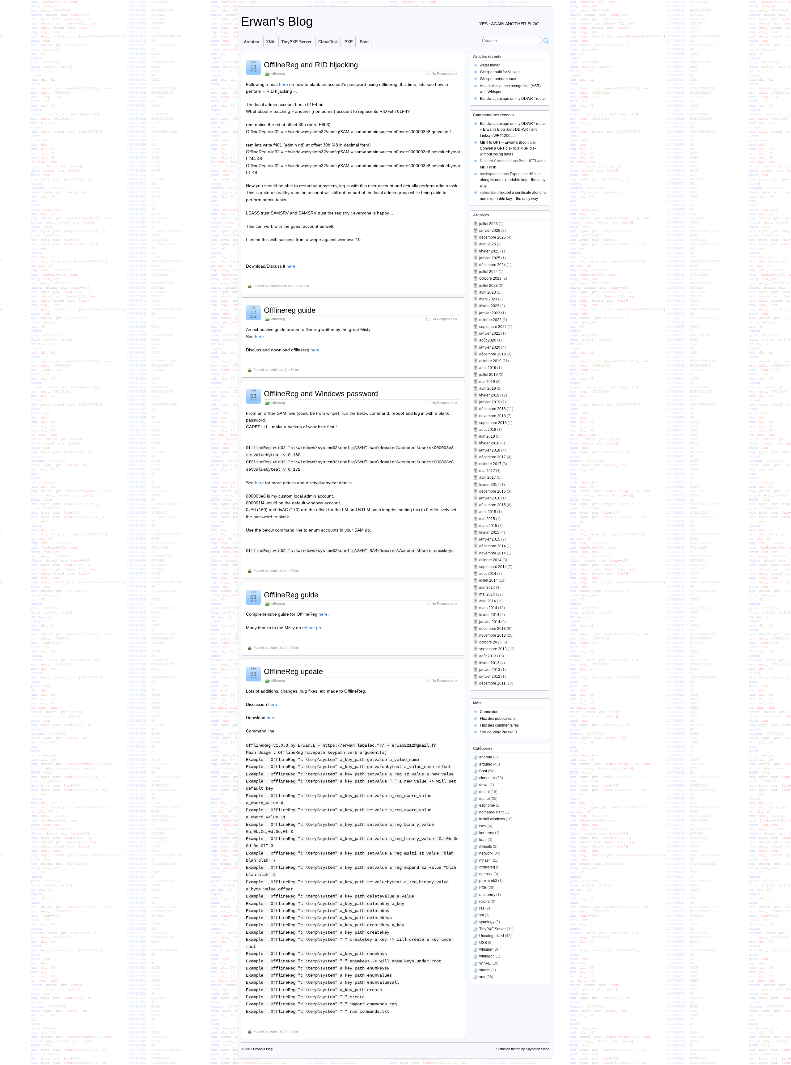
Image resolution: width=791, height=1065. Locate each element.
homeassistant (491, 812)
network (486, 853)
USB (483, 942)
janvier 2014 (489, 622)
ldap (483, 840)
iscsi (483, 826)
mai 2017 (487, 471)
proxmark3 (488, 881)
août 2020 (487, 340)
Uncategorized (491, 936)
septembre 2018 (493, 423)
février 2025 (489, 251)
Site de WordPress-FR (498, 732)
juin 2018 (487, 436)
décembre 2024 (492, 265)
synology (486, 922)
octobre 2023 (490, 278)
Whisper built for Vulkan (500, 72)
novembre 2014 (492, 553)
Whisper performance (498, 79)
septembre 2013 (493, 649)
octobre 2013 (490, 642)
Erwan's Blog (277, 21)
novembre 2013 (492, 635)
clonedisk (487, 778)
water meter (490, 65)
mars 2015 (488, 526)
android (485, 757)
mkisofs (485, 846)
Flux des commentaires (499, 725)
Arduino (251, 42)
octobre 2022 (490, 320)
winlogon (487, 956)
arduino (485, 764)
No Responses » (444, 73)
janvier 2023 (489, 313)
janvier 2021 (489, 333)
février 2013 (489, 663)
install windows (492, 819)
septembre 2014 (493, 567)
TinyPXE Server (296, 42)
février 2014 (489, 615)
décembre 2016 (492, 491)
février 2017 (489, 484)
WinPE (485, 963)
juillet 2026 (488, 224)
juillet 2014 (488, 580)
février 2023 (489, 306)
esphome (487, 805)
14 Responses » (444, 319)
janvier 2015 (489, 539)
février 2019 (489, 395)
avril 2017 (487, 477)
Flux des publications (497, 718)
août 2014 (487, 573)
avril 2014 (487, 601)
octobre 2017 (490, 464)
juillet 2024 (488, 271)
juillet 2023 (488, 285)
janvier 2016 (489, 498)
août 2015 (487, 512)
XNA (270, 42)
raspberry (487, 895)
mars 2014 (488, 608)
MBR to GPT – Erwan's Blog (503, 142)
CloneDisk (328, 42)
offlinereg (278, 73)
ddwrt (484, 785)
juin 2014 (487, 587)
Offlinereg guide (289, 310)
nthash (485, 860)
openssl (486, 874)
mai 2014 (487, 594)
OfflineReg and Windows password (321, 393)
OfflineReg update (293, 671)
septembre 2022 (493, 327)
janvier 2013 (489, 670)
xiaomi (484, 970)
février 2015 (489, 532)
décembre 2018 (492, 409)
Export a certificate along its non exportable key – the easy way (512, 180)
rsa (481, 908)
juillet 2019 (488, 374)
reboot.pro (312, 627)
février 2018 (489, 443)
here (284, 84)
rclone (484, 901)
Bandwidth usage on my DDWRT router (513, 98)
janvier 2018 (489, 450)
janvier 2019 (489, 402)
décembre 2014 (492, 546)
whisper (486, 949)
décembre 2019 (492, 354)
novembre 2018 (492, 416)
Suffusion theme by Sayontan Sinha (522, 1049)
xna (482, 977)
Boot (364, 42)
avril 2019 (487, 388)
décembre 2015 (492, 505)
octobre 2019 (490, 361)
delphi (484, 792)
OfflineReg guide (291, 595)
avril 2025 (487, 244)
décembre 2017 (492, 457)
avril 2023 (487, 292)
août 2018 (487, 429)
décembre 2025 (492, 237)
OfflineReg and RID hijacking (311, 65)
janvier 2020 (489, 347)
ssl (481, 915)
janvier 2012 (489, 676)
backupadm (278, 286)
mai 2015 (487, 519)
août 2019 (487, 368)
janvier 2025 (489, 258)
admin (273, 369)
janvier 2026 (489, 230)
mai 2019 (487, 382)
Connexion (489, 712)
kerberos (486, 833)
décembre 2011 (492, 683)
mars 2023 (488, 299)
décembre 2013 (492, 628)
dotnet (484, 798)
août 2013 (487, 656)
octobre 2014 (490, 560)
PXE (349, 42)
